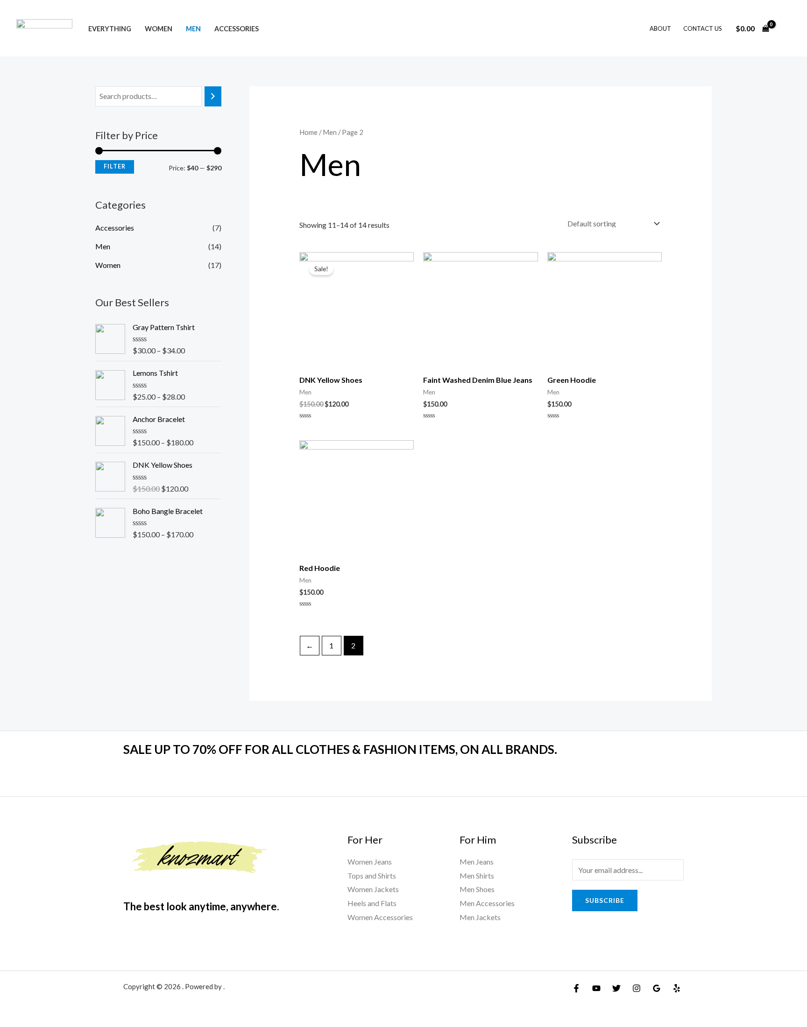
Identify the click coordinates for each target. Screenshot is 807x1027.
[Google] (656, 988)
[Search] (213, 96)
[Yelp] (676, 988)
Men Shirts (477, 875)
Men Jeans (477, 861)
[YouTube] (596, 988)
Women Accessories (380, 917)
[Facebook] (576, 988)
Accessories (236, 29)
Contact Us (702, 28)
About (660, 28)
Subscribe (604, 900)
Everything (109, 29)
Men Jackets (480, 917)
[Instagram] (636, 988)
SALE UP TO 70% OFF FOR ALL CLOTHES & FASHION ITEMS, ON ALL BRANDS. (340, 749)
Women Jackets (373, 889)
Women (158, 29)
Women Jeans (369, 861)
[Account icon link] (786, 28)
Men (193, 29)
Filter (115, 166)
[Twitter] (616, 988)
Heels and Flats (371, 903)
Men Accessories (487, 903)
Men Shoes (477, 889)
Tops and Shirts (371, 875)
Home (308, 132)
